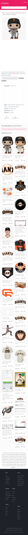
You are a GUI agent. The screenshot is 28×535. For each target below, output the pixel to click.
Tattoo (18, 518)
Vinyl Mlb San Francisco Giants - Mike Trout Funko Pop (20, 156)
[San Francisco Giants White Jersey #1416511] (20, 356)
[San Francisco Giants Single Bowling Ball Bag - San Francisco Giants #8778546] (20, 245)
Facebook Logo (20, 481)
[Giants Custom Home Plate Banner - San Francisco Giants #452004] (8, 273)
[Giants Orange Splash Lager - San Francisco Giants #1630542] (20, 285)
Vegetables (7, 479)
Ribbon (18, 517)
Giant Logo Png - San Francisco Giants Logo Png (20, 307)
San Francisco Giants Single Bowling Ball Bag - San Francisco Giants (20, 254)
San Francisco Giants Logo (19, 323)
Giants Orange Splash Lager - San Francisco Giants (20, 291)
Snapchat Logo (20, 483)
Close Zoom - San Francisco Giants (19, 390)
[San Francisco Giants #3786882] (20, 439)
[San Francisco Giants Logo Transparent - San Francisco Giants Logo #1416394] (20, 167)
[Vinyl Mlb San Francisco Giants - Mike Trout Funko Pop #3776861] (20, 145)
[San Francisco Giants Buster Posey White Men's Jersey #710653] (8, 353)
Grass (6, 511)
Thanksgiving (8, 495)
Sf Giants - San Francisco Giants (6, 318)
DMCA (16, 532)
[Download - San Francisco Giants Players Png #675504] (8, 330)
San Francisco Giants (19, 192)
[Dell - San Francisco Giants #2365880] (20, 424)
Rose (18, 513)
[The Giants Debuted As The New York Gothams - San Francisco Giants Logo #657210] (8, 253)
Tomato (7, 481)
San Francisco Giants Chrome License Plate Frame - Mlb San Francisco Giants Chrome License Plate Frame (20, 230)
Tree (6, 515)
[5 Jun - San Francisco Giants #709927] (20, 335)
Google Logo (20, 485)
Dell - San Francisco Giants (19, 430)
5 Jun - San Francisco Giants (20, 343)
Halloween (7, 493)
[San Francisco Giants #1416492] (20, 185)
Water (18, 515)
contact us (14, 73)
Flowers (19, 511)
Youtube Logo (20, 479)
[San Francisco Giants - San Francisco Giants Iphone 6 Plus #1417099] (20, 204)
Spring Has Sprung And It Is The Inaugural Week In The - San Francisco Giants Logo (7, 300)
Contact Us (11, 532)
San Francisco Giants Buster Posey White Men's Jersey (7, 362)
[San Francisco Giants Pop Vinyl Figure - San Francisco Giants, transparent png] (14, 28)
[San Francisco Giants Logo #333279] (20, 318)
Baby (13, 495)
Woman (13, 497)
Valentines (7, 497)
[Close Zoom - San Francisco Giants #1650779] (20, 380)
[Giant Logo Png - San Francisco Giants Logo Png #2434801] (20, 301)
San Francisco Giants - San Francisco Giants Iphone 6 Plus (20, 213)
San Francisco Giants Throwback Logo (7, 418)
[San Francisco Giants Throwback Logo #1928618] (8, 411)
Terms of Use (21, 532)
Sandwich (7, 477)
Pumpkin (7, 483)
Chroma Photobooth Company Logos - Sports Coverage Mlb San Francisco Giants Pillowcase (7, 433)
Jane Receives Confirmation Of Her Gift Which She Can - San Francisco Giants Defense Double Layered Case (7, 396)
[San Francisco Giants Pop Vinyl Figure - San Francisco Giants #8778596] (8, 145)
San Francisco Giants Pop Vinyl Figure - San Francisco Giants (7, 156)
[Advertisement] (14, 55)
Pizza (6, 475)
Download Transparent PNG (10, 78)
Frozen (13, 491)
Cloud (6, 507)
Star (6, 513)
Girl (13, 493)
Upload (25, 2)
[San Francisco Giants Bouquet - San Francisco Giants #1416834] (8, 192)
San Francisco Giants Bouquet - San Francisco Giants (7, 200)
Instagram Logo (20, 475)
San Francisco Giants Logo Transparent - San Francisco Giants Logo (20, 172)
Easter (6, 499)
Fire (6, 509)
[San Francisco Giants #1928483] (20, 404)
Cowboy (14, 499)
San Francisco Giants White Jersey (19, 365)
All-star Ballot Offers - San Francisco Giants (20, 275)
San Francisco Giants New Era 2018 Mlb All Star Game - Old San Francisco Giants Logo (7, 219)
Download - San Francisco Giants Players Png (7, 338)
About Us (6, 532)
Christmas (7, 491)
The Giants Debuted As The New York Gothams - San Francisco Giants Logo (7, 259)
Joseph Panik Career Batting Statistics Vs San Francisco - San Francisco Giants (7, 242)
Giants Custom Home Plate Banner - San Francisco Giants (7, 281)
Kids (13, 501)
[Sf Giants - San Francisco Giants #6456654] (8, 312)
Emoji (18, 509)
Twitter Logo (20, 477)
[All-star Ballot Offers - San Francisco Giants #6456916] (20, 267)
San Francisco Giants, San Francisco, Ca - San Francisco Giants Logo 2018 (7, 178)
